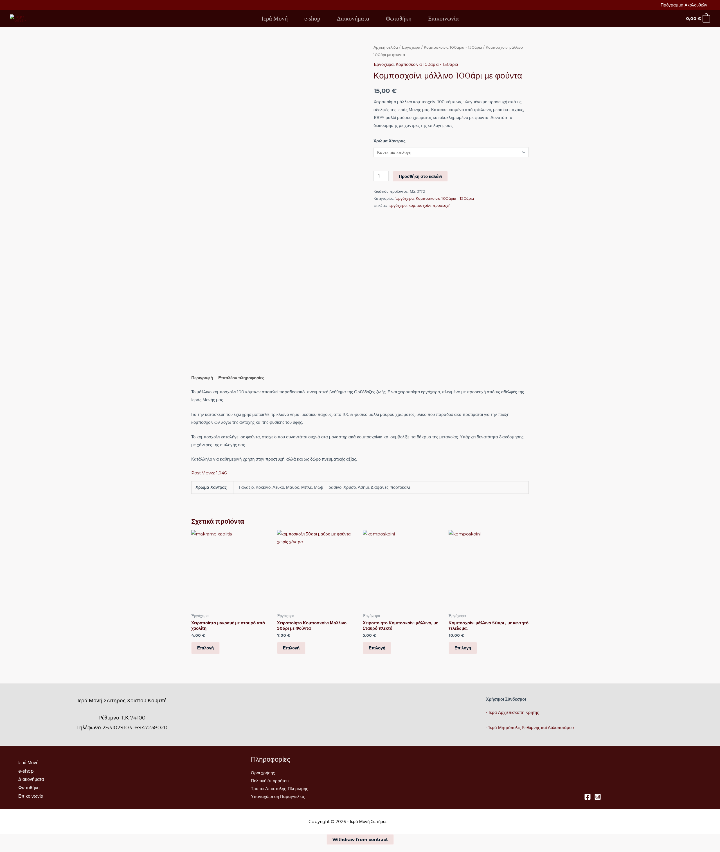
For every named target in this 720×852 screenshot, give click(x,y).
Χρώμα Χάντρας (390, 141)
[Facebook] (587, 796)
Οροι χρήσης (263, 772)
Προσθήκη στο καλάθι (420, 176)
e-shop (312, 18)
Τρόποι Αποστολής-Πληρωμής (279, 788)
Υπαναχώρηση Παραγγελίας (278, 796)
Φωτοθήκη (398, 18)
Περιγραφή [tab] (202, 377)
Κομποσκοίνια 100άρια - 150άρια (453, 47)
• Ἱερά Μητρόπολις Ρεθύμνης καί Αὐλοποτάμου (530, 727)
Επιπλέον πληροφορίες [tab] (241, 377)
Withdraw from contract (360, 839)
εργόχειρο (398, 205)
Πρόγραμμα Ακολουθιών (684, 5)
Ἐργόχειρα (411, 47)
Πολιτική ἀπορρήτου (270, 780)
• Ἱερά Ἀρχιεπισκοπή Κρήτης (512, 712)
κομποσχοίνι (420, 205)
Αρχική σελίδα (386, 47)
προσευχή (442, 205)
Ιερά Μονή (275, 18)
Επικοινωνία (443, 18)
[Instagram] (597, 796)
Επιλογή (205, 648)
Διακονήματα (353, 18)
